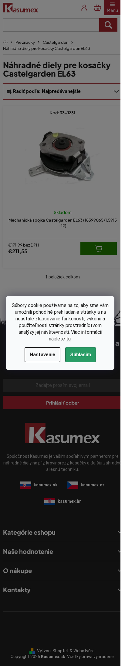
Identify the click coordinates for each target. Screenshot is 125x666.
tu (68, 339)
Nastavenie (42, 354)
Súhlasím (80, 354)
